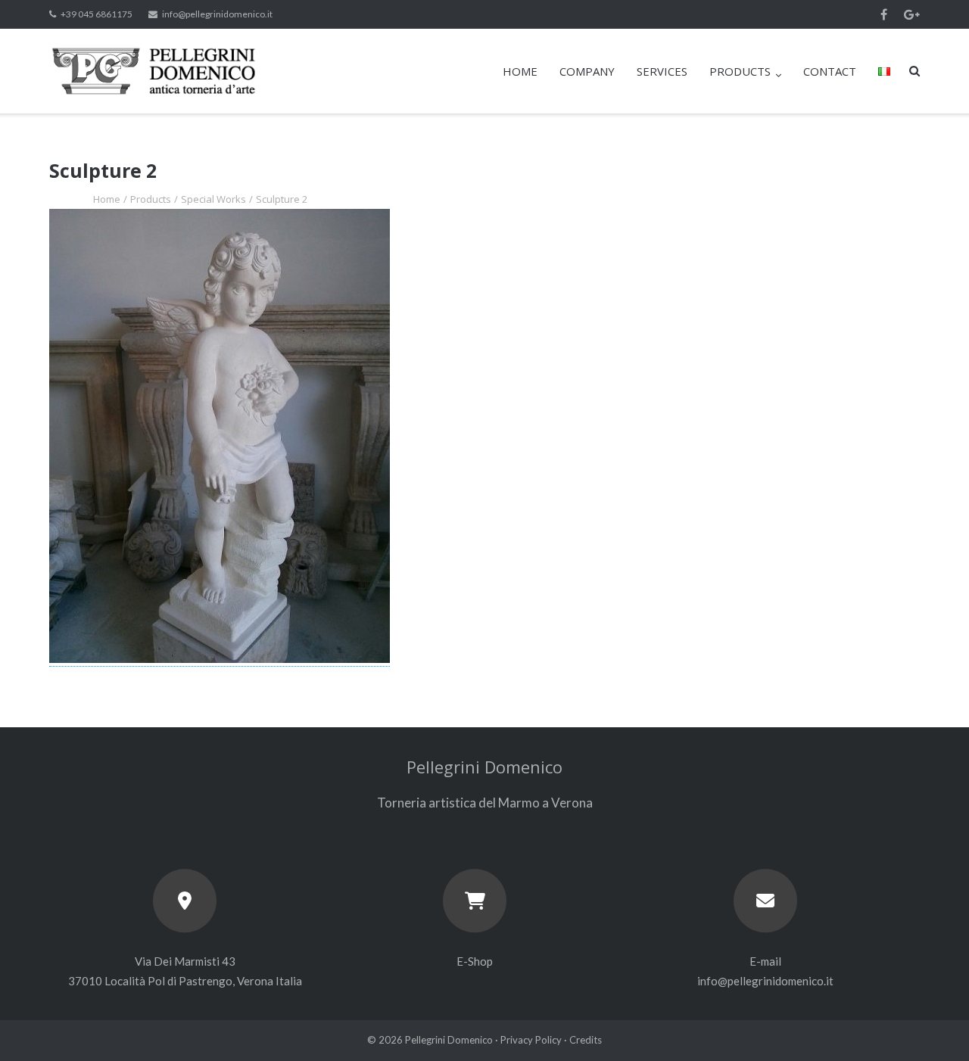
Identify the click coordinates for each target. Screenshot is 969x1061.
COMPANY (587, 71)
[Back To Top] (931, 1024)
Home (106, 199)
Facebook (883, 14)
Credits (585, 1040)
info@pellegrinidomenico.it (217, 14)
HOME (520, 71)
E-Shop (474, 961)
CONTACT (829, 71)
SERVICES (662, 71)
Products (150, 199)
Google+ (912, 14)
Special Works (213, 199)
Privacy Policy (531, 1040)
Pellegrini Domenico (449, 1040)
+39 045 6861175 (96, 14)
